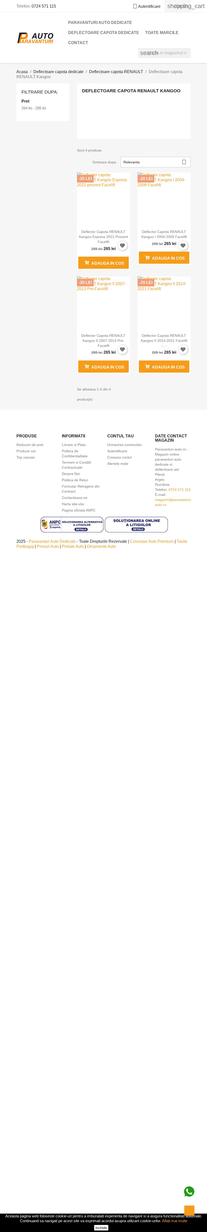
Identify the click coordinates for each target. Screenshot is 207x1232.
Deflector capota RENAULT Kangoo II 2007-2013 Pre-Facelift (103, 341)
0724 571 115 (44, 6)
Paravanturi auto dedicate (100, 22)
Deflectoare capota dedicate (103, 33)
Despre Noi (71, 474)
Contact (78, 43)
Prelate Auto (73, 546)
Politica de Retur (75, 480)
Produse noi (26, 451)
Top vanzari (25, 457)
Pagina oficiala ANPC (78, 510)
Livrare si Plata (74, 445)
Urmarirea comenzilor (124, 445)
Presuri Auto (48, 546)
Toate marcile (161, 33)
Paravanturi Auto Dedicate (53, 541)
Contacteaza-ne (74, 498)
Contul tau (120, 436)
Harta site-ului (73, 504)
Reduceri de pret (29, 445)
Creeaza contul (119, 457)
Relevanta (154, 162)
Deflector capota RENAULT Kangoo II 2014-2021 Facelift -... (164, 341)
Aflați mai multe (174, 1221)
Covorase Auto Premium (152, 541)
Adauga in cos (107, 263)
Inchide (101, 1228)
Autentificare (117, 451)
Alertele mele (117, 464)
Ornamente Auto (101, 546)
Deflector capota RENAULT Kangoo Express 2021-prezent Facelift (103, 237)
